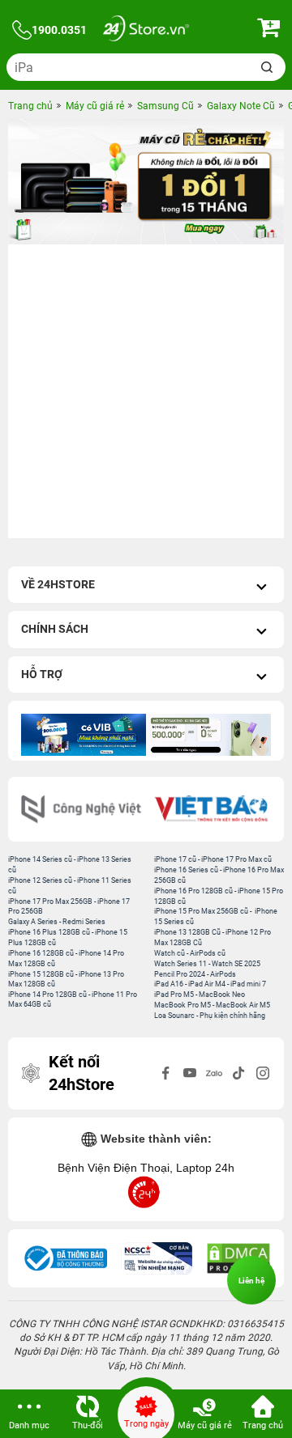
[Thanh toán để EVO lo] (208, 734)
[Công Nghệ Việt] (81, 809)
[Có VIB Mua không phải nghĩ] (83, 734)
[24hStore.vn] (146, 30)
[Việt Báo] (211, 809)
